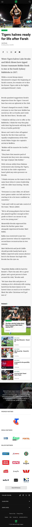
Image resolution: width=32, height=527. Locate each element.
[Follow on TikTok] (20, 495)
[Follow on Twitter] (26, 495)
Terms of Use (12, 513)
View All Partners (16, 488)
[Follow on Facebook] (23, 495)
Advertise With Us (23, 517)
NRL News (4, 30)
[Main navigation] (2, 2)
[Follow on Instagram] (29, 495)
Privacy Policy (20, 513)
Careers (6, 517)
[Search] (30, 2)
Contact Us (15, 517)
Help (10, 517)
